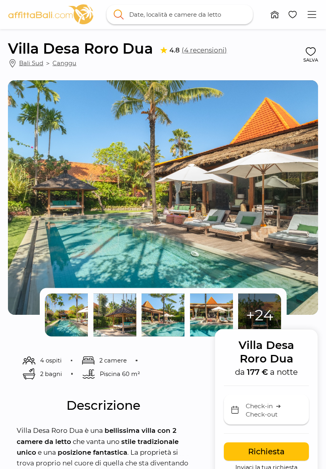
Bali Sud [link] (31, 63)
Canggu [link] (64, 63)
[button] (274, 14)
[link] (51, 14)
